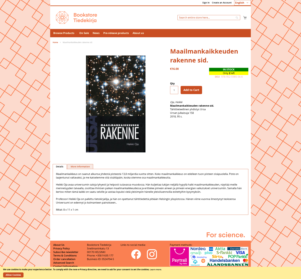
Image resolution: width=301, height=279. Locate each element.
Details (59, 166)
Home (55, 42)
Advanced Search (63, 262)
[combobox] (208, 17)
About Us (58, 245)
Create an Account (222, 2)
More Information (80, 166)
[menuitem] (64, 33)
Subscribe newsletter (65, 252)
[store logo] (76, 17)
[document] (150, 272)
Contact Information (65, 266)
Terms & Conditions (65, 255)
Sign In (206, 2)
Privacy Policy (61, 248)
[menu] (150, 33)
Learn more (155, 269)
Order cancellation (64, 259)
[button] (242, 3)
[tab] (60, 166)
